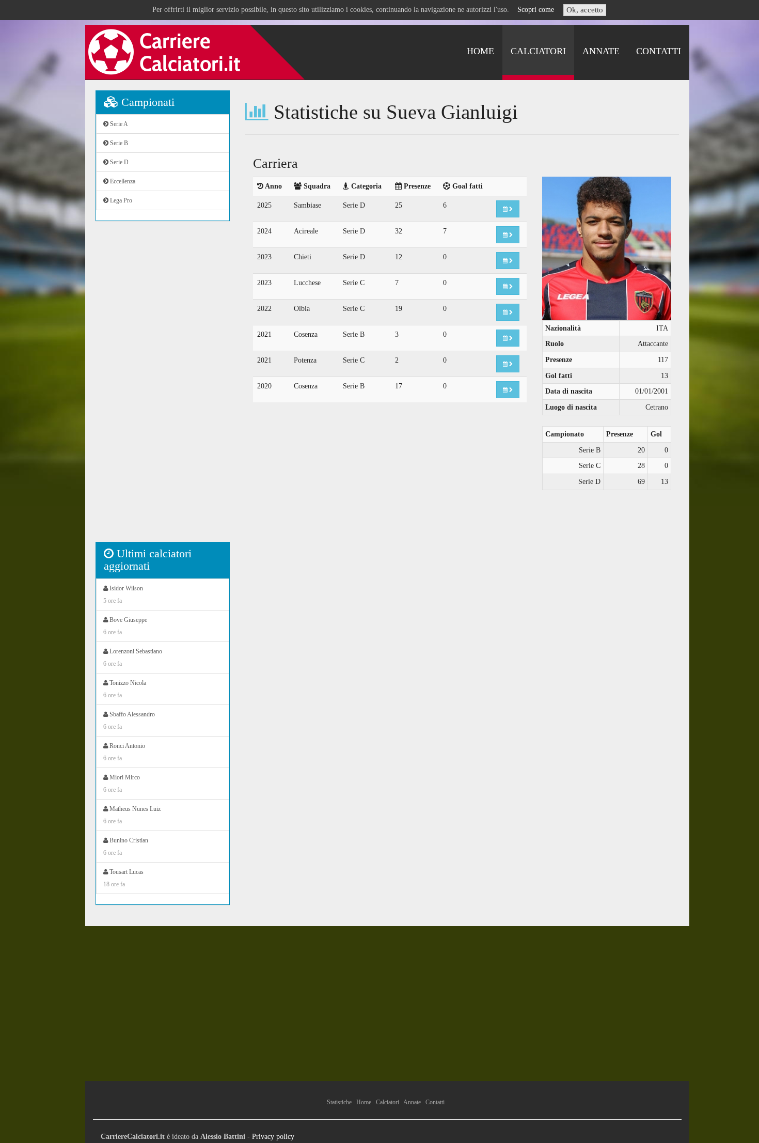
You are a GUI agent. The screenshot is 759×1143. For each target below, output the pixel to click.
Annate (601, 51)
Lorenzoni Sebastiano (132, 657)
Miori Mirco (121, 783)
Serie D (118, 162)
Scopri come (535, 9)
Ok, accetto (584, 10)
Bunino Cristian (125, 846)
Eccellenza (121, 181)
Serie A (118, 124)
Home (480, 51)
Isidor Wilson (123, 594)
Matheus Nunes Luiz (132, 815)
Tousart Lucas (123, 878)
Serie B (118, 143)
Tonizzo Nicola (124, 689)
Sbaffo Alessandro (129, 720)
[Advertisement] (163, 387)
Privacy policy (273, 1136)
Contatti (658, 51)
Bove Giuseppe (125, 626)
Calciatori (538, 51)
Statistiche (339, 1102)
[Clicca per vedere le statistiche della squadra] (507, 208)
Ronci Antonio (124, 752)
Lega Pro (120, 200)
